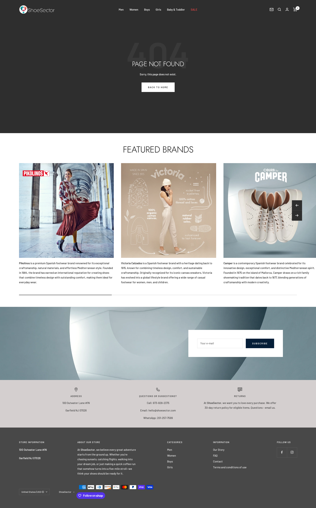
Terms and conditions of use (230, 467)
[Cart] (295, 9)
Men (121, 9)
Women (133, 9)
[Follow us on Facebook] (282, 452)
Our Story (218, 449)
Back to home (158, 87)
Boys (147, 9)
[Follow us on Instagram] (292, 452)
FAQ (215, 455)
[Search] (279, 9)
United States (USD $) (32, 491)
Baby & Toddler (176, 9)
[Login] (287, 9)
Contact (218, 461)
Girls (158, 9)
